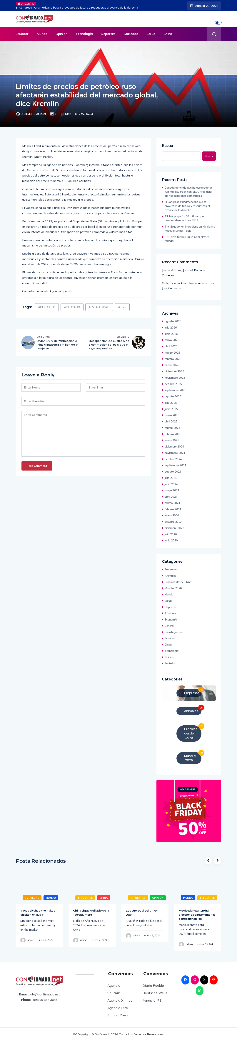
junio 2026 (171, 334)
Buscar (168, 145)
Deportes (108, 34)
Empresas (171, 569)
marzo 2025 (172, 428)
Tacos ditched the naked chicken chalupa (38, 912)
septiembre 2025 (175, 390)
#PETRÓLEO (46, 307)
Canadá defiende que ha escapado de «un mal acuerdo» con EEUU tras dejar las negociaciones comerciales (189, 191)
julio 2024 (171, 478)
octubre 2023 (173, 521)
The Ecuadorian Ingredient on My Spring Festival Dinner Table (190, 228)
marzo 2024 (172, 503)
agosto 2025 (173, 396)
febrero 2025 (173, 434)
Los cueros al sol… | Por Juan (142, 912)
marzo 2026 (172, 352)
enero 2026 (172, 365)
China (167, 34)
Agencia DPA (117, 1008)
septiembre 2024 (175, 465)
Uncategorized (174, 632)
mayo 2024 (172, 490)
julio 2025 (171, 402)
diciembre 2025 (174, 371)
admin (30, 939)
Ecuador (22, 34)
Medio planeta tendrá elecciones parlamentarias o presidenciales (197, 914)
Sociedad (131, 34)
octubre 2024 (173, 459)
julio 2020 (171, 534)
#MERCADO (72, 307)
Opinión (61, 34)
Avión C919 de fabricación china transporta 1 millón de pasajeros (57, 344)
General (169, 626)
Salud (150, 34)
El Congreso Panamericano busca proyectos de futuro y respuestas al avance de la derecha (77, 7)
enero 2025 (172, 440)
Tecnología (84, 34)
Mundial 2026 (173, 588)
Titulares (170, 613)
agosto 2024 (173, 471)
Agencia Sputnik (113, 989)
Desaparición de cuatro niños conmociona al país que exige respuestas (109, 344)
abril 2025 (171, 421)
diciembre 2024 (174, 446)
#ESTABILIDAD (99, 307)
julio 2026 (171, 327)
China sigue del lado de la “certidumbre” (91, 912)
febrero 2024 (173, 509)
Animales (170, 575)
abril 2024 (171, 496)
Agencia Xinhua (120, 1000)
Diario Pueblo (153, 985)
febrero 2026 (173, 359)
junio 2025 (171, 409)
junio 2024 (171, 484)
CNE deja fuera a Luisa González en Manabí (187, 239)
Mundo (42, 34)
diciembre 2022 (174, 528)
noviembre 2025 (175, 377)
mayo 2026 (172, 340)
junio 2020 (171, 540)
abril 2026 (171, 346)
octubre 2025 (173, 384)
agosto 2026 (173, 321)
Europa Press (117, 1015)
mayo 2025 (172, 415)
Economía (171, 619)
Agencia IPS (152, 1000)
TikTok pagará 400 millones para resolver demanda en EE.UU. (185, 218)
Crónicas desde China (178, 582)
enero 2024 (172, 515)
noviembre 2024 (175, 453)
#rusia (122, 307)
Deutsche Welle (155, 993)
